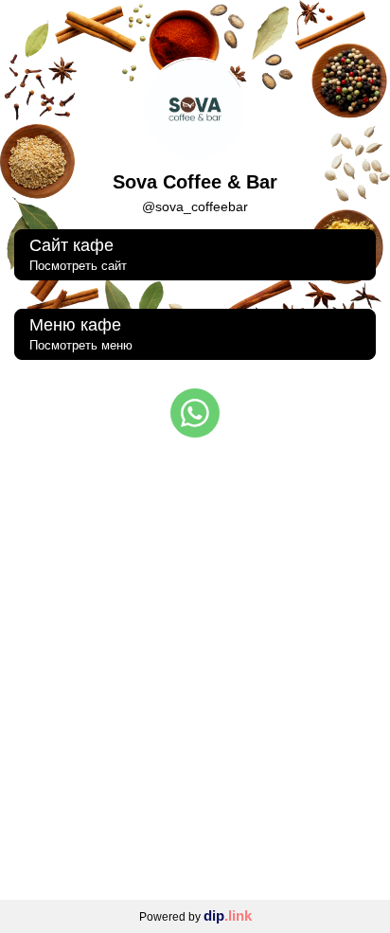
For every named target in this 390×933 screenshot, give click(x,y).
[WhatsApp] (195, 413)
